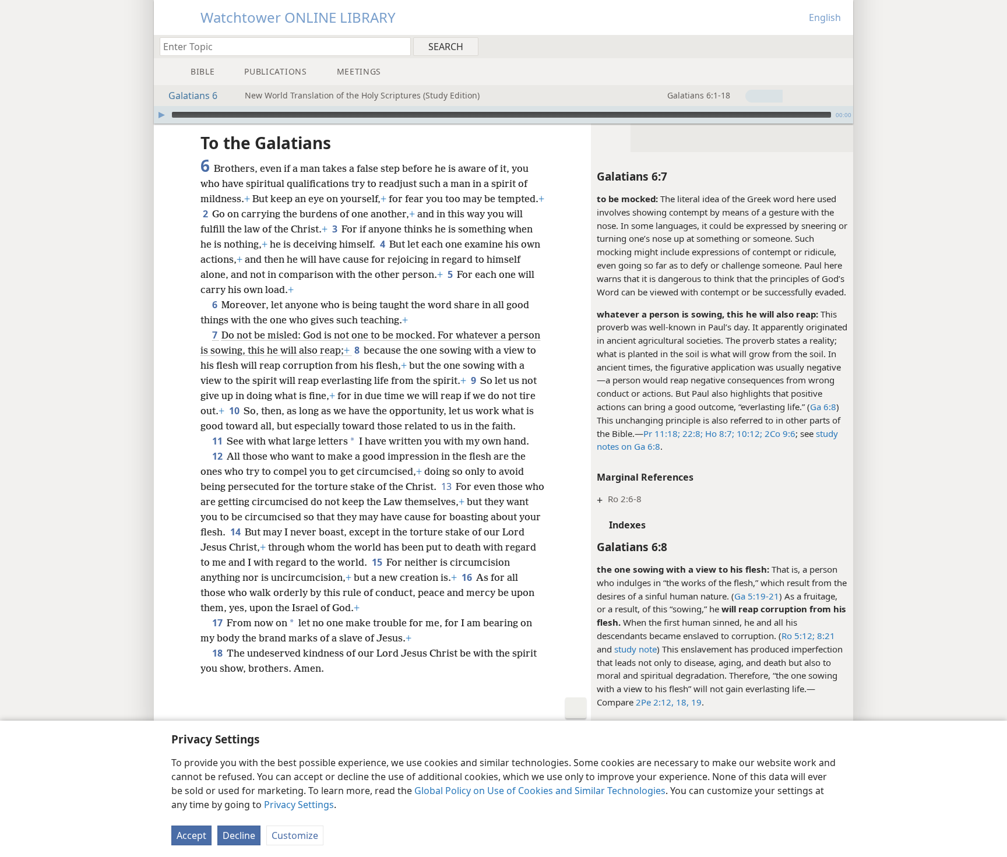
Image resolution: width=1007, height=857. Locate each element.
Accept (191, 835)
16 (468, 577)
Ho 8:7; (718, 433)
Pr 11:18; (661, 433)
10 (235, 410)
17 (218, 622)
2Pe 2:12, (655, 702)
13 (447, 486)
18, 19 (688, 702)
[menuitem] (840, 46)
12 (218, 456)
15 (378, 562)
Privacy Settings (299, 804)
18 (218, 653)
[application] (503, 115)
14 (236, 532)
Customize (295, 835)
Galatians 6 (192, 95)
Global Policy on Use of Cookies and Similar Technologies (540, 790)
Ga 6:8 (823, 406)
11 (218, 441)
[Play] (161, 114)
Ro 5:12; (798, 635)
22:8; (691, 433)
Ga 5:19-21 (756, 596)
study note (635, 649)
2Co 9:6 (778, 433)
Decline (239, 835)
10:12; (748, 433)
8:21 (825, 635)
